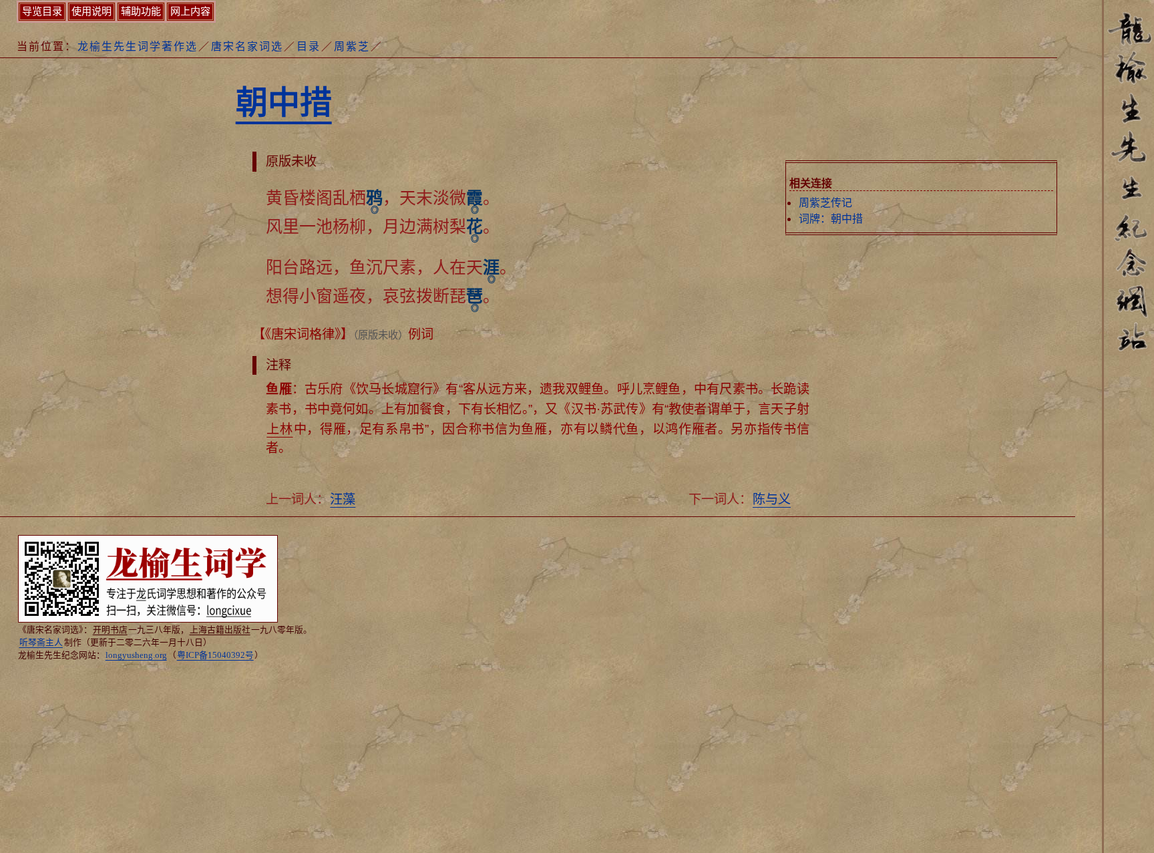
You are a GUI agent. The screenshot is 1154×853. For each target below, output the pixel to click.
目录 (309, 46)
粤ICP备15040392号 (215, 655)
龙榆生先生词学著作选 (137, 46)
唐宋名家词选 (247, 46)
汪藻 (342, 499)
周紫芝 (352, 46)
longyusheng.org (136, 655)
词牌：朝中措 (831, 218)
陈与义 (772, 499)
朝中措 (284, 102)
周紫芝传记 (825, 202)
